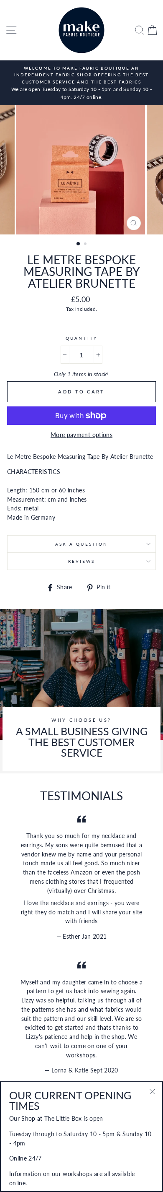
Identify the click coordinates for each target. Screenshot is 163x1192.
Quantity (81, 338)
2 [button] (86, 244)
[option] (81, 83)
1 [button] (78, 244)
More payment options (81, 435)
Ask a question (81, 544)
